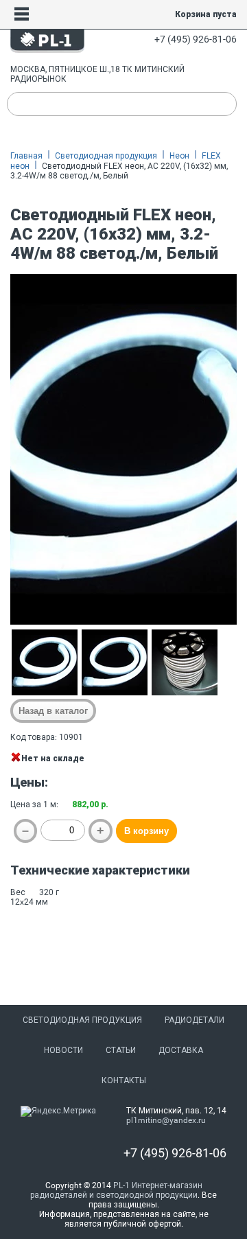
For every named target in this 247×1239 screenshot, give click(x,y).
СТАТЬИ (121, 1050)
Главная (26, 156)
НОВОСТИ (63, 1050)
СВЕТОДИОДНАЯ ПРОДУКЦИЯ (82, 1020)
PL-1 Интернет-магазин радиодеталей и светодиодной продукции (116, 1190)
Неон (179, 156)
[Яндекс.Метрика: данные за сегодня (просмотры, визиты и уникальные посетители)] (58, 1111)
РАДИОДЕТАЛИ (194, 1020)
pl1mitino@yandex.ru (166, 1120)
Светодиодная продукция (106, 156)
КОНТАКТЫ (124, 1080)
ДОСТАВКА (180, 1050)
